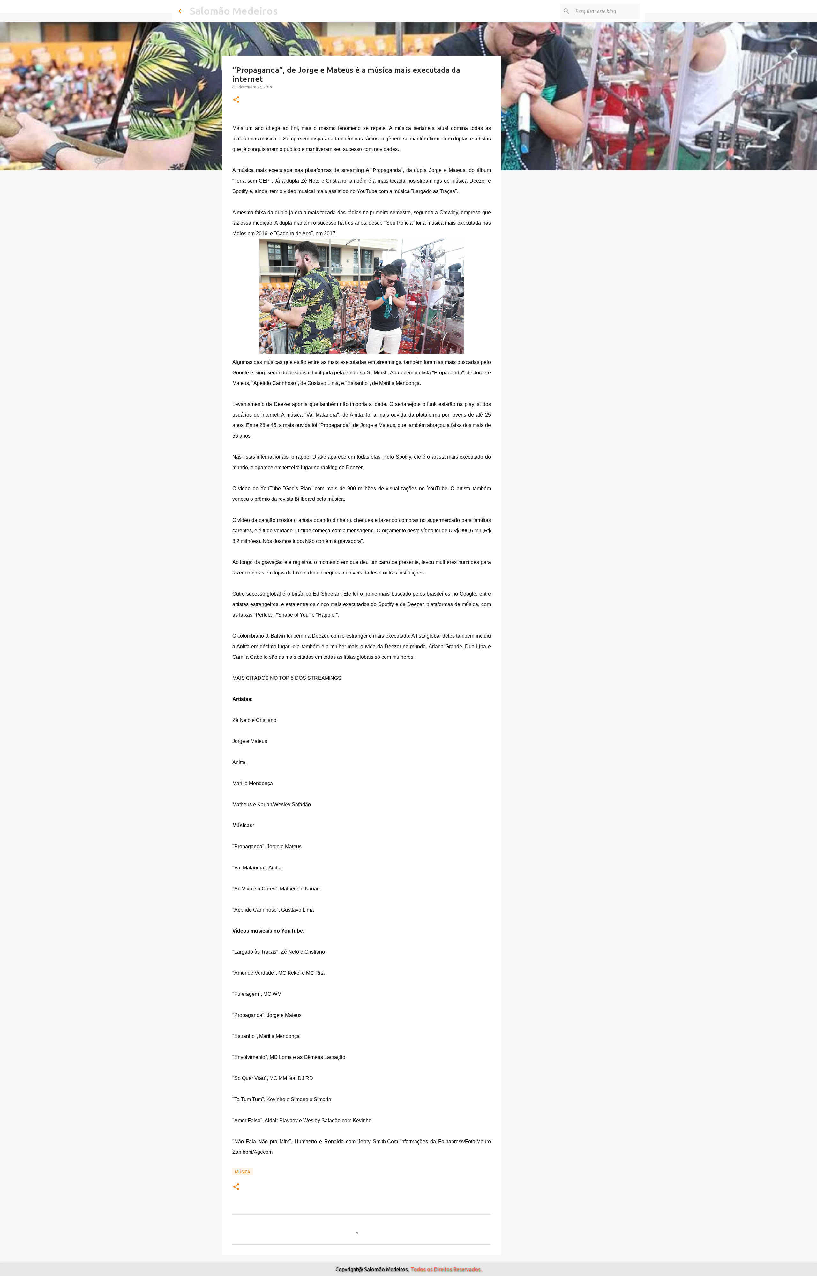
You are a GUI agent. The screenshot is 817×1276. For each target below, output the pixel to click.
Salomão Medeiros (234, 11)
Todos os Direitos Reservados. (446, 1269)
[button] (236, 100)
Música (242, 1171)
